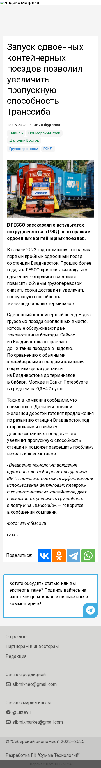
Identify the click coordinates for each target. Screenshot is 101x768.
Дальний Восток (24, 140)
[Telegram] (73, 555)
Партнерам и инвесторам (32, 646)
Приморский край (44, 133)
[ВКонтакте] (44, 555)
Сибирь (16, 133)
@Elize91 (21, 712)
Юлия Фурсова (46, 125)
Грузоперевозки (23, 148)
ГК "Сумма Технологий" (55, 755)
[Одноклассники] (59, 555)
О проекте (16, 636)
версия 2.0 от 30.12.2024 (50, 764)
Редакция (16, 656)
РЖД (48, 148)
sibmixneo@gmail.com (34, 684)
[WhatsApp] (88, 555)
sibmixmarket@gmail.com (37, 722)
